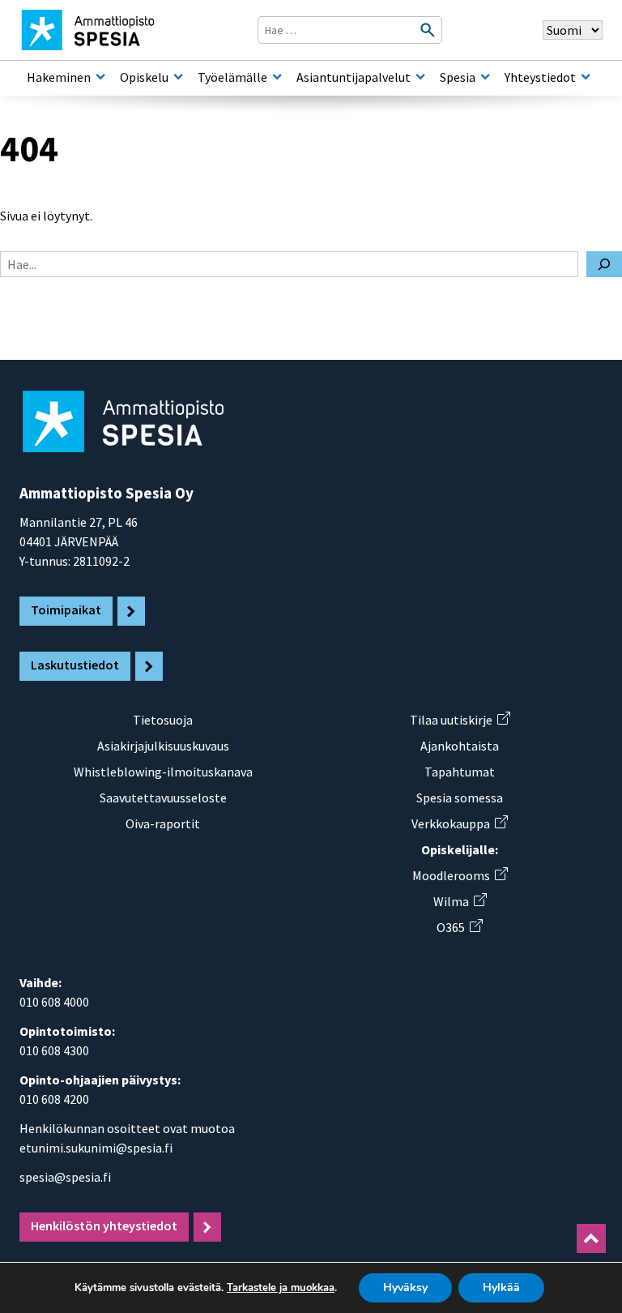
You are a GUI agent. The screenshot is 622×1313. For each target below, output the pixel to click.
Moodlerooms (459, 875)
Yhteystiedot (540, 77)
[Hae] (604, 264)
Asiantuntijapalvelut (353, 77)
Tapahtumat (459, 771)
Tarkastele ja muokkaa (280, 1288)
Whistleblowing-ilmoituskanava (163, 771)
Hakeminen (59, 77)
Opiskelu (144, 77)
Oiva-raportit (163, 823)
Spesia (457, 77)
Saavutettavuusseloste (163, 797)
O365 (459, 927)
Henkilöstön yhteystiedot (104, 1225)
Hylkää (501, 1287)
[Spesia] (485, 77)
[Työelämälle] (277, 77)
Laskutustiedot (75, 664)
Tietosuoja (163, 720)
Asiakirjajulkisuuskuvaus (163, 746)
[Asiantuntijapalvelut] (420, 77)
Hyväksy (405, 1287)
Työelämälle (232, 77)
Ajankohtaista (459, 746)
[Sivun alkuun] (591, 1238)
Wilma (459, 901)
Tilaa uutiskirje (459, 720)
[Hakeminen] (100, 77)
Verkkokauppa (459, 823)
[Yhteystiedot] (585, 77)
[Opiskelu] (178, 77)
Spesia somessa (459, 797)
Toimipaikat (66, 609)
